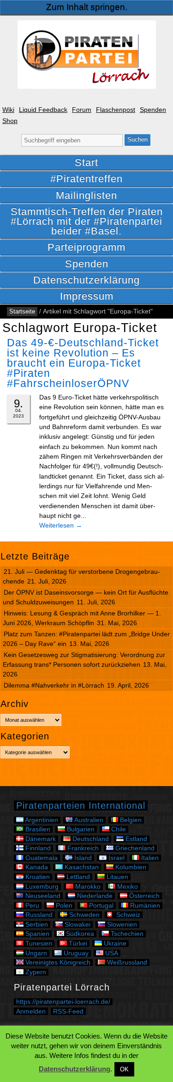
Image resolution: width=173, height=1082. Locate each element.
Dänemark (40, 839)
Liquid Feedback (43, 109)
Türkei (77, 943)
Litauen (116, 876)
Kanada (36, 867)
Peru (31, 905)
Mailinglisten (86, 195)
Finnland (37, 848)
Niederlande (94, 895)
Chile (117, 829)
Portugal (100, 905)
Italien (149, 858)
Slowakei (76, 924)
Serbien (36, 924)
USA (110, 953)
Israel (116, 858)
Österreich (143, 895)
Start (86, 162)
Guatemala (41, 858)
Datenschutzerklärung (86, 280)
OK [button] (124, 1069)
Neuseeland (42, 895)
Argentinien (41, 820)
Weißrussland (126, 962)
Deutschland (90, 839)
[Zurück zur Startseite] (87, 54)
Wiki (8, 109)
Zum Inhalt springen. (86, 7)
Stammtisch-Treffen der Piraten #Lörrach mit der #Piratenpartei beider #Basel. (87, 221)
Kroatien (37, 876)
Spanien (36, 933)
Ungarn (35, 953)
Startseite (22, 311)
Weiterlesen (60, 525)
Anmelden (31, 1011)
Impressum (86, 296)
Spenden (153, 109)
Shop (10, 120)
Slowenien (121, 924)
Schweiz (127, 914)
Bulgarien (80, 829)
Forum (81, 109)
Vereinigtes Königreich (57, 962)
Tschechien (126, 933)
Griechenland (134, 848)
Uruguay (75, 953)
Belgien (130, 820)
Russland (38, 914)
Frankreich (82, 848)
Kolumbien (129, 867)
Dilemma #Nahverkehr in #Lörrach (54, 685)
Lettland (77, 876)
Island (82, 858)
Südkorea (79, 933)
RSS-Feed (68, 1011)
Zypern (35, 972)
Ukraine (114, 943)
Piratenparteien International (80, 805)
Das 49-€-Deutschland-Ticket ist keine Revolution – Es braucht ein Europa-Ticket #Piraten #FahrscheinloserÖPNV (83, 363)
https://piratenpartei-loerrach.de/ (63, 1001)
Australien (88, 820)
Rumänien (144, 905)
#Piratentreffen (86, 178)
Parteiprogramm (86, 247)
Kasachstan (81, 867)
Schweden (83, 914)
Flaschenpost (115, 109)
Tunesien (38, 943)
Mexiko (126, 886)
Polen (63, 905)
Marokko (87, 886)
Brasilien (37, 829)
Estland (135, 839)
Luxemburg (41, 886)
